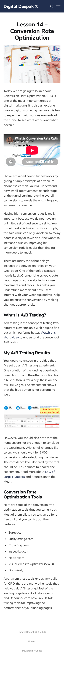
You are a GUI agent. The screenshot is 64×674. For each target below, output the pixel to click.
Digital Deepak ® (21, 6)
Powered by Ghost (32, 650)
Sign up (32, 641)
